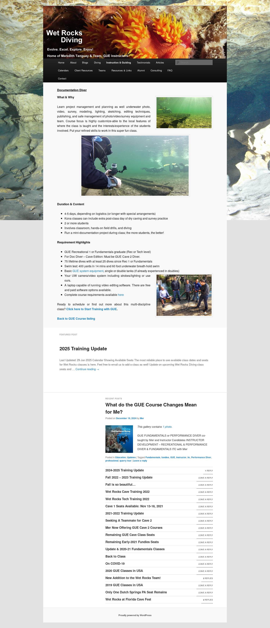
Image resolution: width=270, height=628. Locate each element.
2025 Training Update (83, 348)
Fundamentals (152, 457)
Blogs (85, 62)
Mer (142, 418)
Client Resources (84, 70)
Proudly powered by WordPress (135, 615)
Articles (160, 62)
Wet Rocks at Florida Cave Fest (128, 599)
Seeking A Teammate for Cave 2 (128, 520)
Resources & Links (121, 70)
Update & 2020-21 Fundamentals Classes (135, 549)
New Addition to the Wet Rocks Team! (133, 578)
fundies (165, 457)
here (121, 295)
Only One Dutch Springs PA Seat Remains (136, 592)
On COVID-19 (115, 563)
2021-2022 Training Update (124, 513)
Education (120, 457)
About (73, 62)
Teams (102, 70)
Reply (209, 470)
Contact (62, 78)
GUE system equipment (88, 271)
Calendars (63, 70)
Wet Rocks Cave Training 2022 (127, 491)
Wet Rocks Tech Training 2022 (127, 499)
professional (111, 460)
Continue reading (87, 369)
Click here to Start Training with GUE (91, 309)
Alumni (141, 70)
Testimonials (143, 62)
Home (61, 62)
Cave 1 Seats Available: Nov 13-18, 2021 (134, 506)
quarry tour (125, 460)
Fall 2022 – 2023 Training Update (128, 477)
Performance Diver (201, 457)
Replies (208, 578)
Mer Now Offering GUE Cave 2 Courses (133, 527)
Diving (97, 62)
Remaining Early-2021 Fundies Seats (132, 542)
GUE (172, 457)
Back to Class (115, 556)
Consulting (156, 70)
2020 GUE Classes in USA (124, 570)
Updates (131, 457)
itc (189, 457)
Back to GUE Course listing (76, 318)
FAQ (170, 70)
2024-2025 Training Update (124, 470)
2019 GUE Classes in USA (124, 585)
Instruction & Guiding (118, 62)
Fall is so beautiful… (120, 484)
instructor (181, 457)
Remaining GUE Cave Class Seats (130, 534)
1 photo (167, 426)
